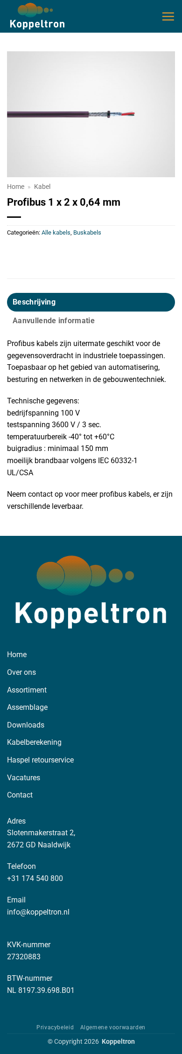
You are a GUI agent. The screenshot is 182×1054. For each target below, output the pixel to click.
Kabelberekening (34, 742)
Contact (20, 794)
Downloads (25, 725)
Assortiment (27, 690)
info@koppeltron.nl (38, 912)
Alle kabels (56, 232)
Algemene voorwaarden (113, 1027)
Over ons (21, 672)
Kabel (42, 186)
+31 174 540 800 (35, 878)
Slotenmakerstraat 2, (41, 832)
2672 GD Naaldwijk (38, 844)
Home (15, 186)
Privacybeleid (55, 1027)
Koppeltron (118, 1042)
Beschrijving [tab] (34, 302)
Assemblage (27, 707)
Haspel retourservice (40, 760)
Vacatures (23, 777)
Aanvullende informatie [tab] (54, 320)
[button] (168, 16)
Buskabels (87, 232)
